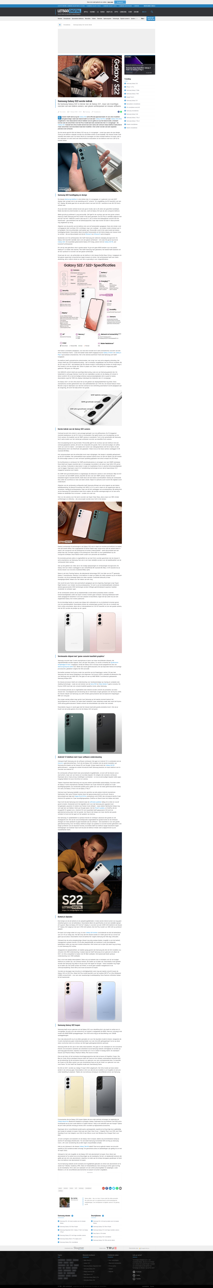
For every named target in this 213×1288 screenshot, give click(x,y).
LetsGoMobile (145, 1286)
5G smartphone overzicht (133, 107)
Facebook (138, 1272)
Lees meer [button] (110, 2)
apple (74, 1270)
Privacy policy (112, 1266)
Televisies (99, 18)
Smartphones (66, 18)
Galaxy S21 (61, 124)
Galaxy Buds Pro (63, 1121)
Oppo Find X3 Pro (80, 796)
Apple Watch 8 (87, 1260)
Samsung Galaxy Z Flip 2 (133, 117)
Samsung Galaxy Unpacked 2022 (92, 1266)
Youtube (138, 1279)
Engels (153, 6)
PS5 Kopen (76, 6)
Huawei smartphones (132, 124)
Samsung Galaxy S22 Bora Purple (69, 1226)
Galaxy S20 (61, 242)
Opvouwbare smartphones (133, 104)
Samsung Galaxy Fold (132, 114)
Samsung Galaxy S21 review (89, 6)
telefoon (60, 1190)
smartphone (88, 1188)
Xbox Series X (103, 684)
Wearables (87, 18)
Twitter (138, 1275)
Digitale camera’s (125, 18)
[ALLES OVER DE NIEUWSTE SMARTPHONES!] (69, 11)
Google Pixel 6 (130, 97)
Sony (130, 12)
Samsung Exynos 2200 (65, 666)
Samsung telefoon (71, 199)
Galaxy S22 (82, 117)
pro (71, 1265)
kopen (60, 1270)
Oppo (116, 12)
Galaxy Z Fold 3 (108, 352)
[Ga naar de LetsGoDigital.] (59, 25)
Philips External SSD (89, 1271)
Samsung (123, 12)
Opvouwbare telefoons (78, 18)
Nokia (103, 12)
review (71, 1188)
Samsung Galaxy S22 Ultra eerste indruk (104, 1240)
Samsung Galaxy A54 (89, 1280)
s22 (76, 1188)
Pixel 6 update (100, 808)
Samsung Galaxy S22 (132, 83)
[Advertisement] (106, 40)
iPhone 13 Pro (130, 87)
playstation (61, 1275)
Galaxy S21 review (91, 932)
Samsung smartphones (133, 111)
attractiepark (67, 1270)
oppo (71, 1262)
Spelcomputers (107, 18)
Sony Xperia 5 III (88, 1274)
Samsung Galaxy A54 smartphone (69, 1242)
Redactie (111, 1271)
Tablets (94, 18)
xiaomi (60, 1273)
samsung (81, 1188)
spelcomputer (70, 1273)
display (76, 1265)
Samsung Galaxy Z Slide (133, 90)
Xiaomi (136, 12)
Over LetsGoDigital (114, 1260)
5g (67, 1265)
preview (66, 1188)
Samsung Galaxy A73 (89, 1269)
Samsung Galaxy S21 (132, 100)
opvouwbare (62, 1265)
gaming (74, 1275)
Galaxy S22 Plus (101, 119)
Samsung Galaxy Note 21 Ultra (134, 6)
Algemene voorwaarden (115, 1263)
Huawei (92, 12)
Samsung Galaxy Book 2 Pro (91, 1277)
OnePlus (109, 12)
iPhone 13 (97, 234)
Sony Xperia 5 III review (99, 1233)
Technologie (116, 18)
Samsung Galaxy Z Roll (133, 94)
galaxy (60, 1188)
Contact (111, 1269)
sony (60, 1267)
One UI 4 (60, 763)
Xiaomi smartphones (132, 128)
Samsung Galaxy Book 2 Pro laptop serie (70, 1239)
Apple (86, 12)
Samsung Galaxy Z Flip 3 (133, 121)
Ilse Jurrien (63, 112)
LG (98, 12)
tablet (65, 1278)
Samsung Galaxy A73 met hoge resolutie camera (73, 1235)
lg (63, 1267)
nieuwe (68, 1275)
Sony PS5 (93, 684)
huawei (68, 1267)
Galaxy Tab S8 (84, 1146)
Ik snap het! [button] (120, 2)
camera (66, 1262)
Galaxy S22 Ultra (116, 119)
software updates (95, 802)
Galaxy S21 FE (108, 242)
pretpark (74, 1267)
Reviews (60, 18)
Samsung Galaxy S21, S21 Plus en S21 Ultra (111, 6)
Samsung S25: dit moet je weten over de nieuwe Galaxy (73, 1222)
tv (64, 1273)
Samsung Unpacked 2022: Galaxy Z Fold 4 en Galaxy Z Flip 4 (74, 1231)
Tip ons (152, 1286)
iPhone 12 (88, 234)
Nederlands (147, 6)
